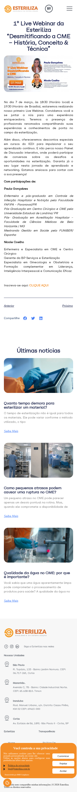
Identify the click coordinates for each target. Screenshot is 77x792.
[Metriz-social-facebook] (6, 646)
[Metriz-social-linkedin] (17, 646)
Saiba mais (11, 431)
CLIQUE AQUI (39, 285)
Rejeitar (63, 763)
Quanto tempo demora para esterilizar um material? (29, 405)
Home (11, 742)
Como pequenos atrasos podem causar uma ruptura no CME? (32, 489)
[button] (25, 318)
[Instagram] (12, 646)
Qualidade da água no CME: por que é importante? (37, 574)
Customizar (63, 756)
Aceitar (63, 771)
